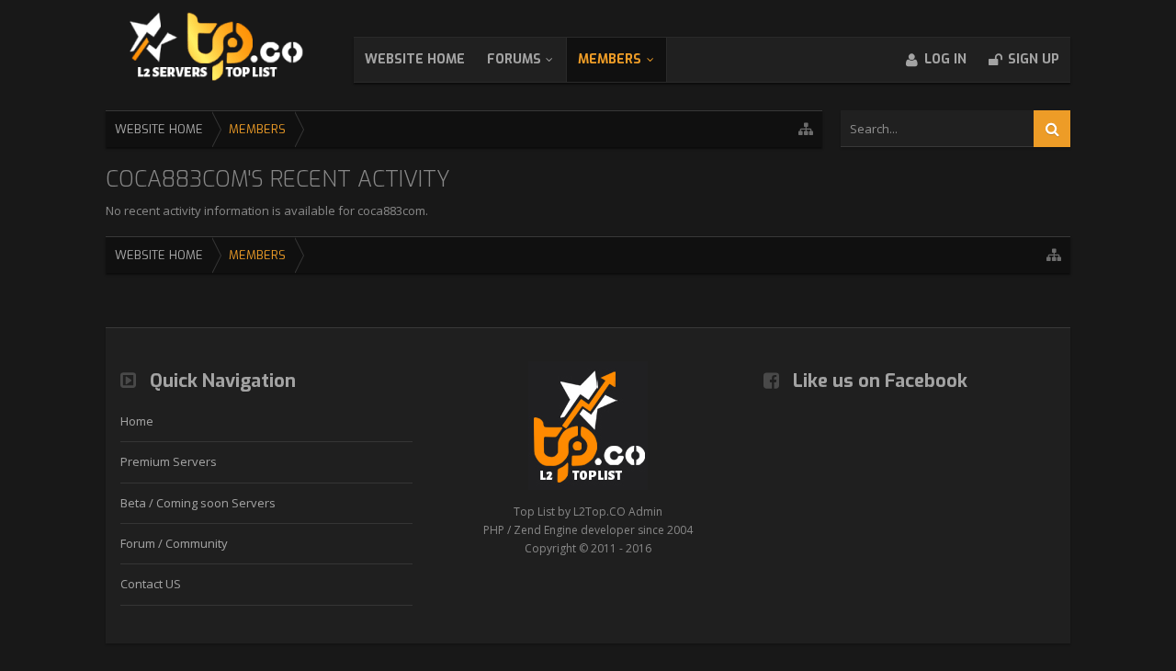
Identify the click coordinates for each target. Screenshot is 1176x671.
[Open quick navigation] (805, 129)
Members (609, 59)
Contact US (150, 583)
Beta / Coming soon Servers (198, 503)
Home (136, 421)
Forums (514, 59)
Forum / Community (174, 543)
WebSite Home (415, 59)
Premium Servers (168, 461)
